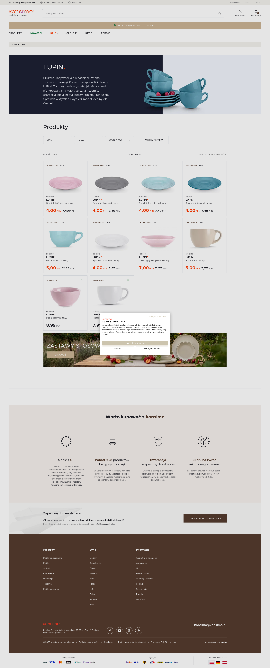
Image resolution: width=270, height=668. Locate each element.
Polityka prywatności (158, 317)
